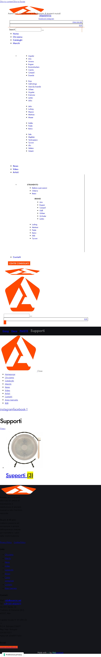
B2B (80, 25)
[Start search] (43, 30)
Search (12, 29)
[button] (2, 428)
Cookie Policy (19, 542)
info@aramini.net (45, 16)
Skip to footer (19, 1)
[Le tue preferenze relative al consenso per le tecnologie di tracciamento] (13, 654)
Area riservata (77, 22)
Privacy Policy (6, 542)
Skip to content (6, 1)
